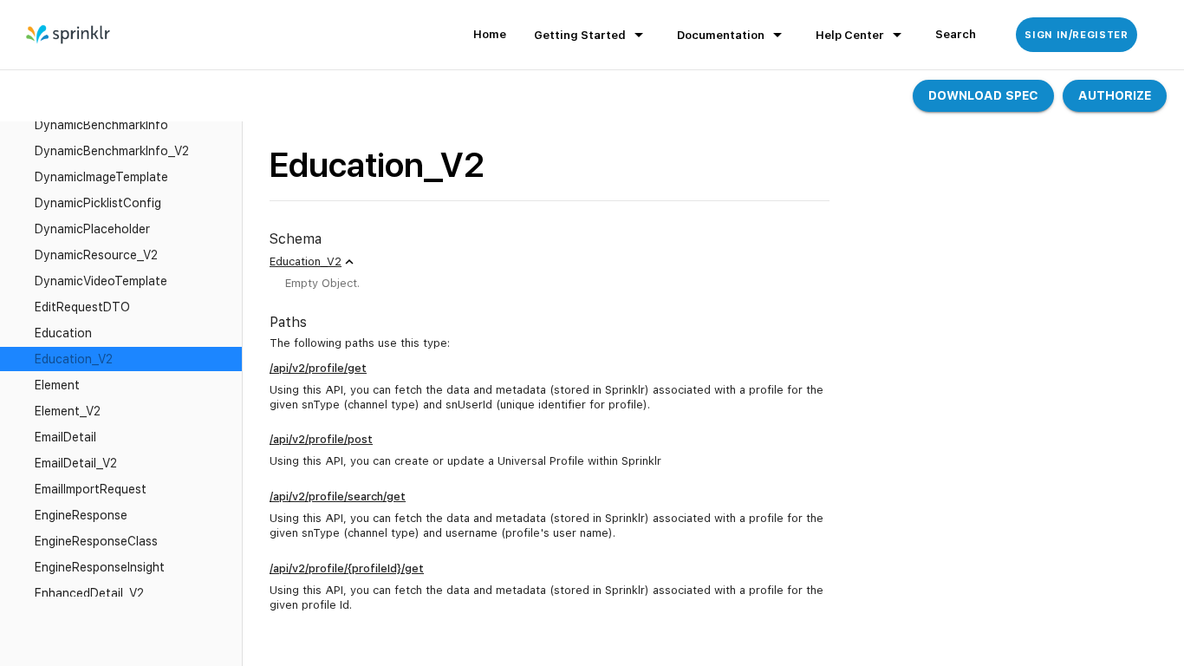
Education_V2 (306, 261)
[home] (69, 34)
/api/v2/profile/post (321, 439)
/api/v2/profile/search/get (338, 496)
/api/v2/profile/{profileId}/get (347, 568)
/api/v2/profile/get (318, 368)
